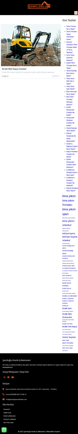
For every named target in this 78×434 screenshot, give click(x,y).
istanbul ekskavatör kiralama (68, 257)
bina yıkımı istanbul (68, 222)
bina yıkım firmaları (68, 202)
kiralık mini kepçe (69, 326)
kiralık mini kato (67, 324)
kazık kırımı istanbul (66, 284)
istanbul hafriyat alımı (67, 261)
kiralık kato (67, 308)
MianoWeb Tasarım (53, 432)
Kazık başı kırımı (66, 280)
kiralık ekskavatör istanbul (68, 293)
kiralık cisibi (65, 291)
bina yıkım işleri (69, 212)
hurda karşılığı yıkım (67, 252)
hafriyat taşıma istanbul (69, 239)
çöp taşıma (65, 350)
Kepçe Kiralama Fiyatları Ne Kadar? (71, 154)
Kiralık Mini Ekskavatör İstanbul (68, 320)
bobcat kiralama (66, 228)
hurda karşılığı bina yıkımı (68, 247)
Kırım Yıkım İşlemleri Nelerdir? (70, 57)
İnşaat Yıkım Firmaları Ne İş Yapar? (71, 65)
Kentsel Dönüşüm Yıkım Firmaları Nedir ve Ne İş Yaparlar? (71, 47)
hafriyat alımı (65, 231)
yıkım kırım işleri (67, 348)
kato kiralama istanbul (67, 278)
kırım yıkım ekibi (66, 329)
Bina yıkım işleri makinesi (68, 218)
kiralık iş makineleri (69, 296)
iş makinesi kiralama (69, 268)
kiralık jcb (65, 305)
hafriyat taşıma (68, 233)
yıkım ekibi (65, 340)
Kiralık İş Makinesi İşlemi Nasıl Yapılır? (72, 146)
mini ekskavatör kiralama (68, 332)
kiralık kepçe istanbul (67, 311)
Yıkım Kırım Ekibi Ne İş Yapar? (70, 81)
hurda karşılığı (66, 243)
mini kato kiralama (67, 334)
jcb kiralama (65, 273)
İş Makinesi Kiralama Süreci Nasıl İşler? (71, 172)
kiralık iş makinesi (68, 298)
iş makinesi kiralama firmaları (69, 270)
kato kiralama (66, 275)
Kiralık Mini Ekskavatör (67, 315)
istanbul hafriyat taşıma (68, 263)
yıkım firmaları (67, 343)
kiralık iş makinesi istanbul (68, 302)
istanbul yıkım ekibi (68, 265)
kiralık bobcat (66, 288)
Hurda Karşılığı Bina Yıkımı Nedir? (71, 73)
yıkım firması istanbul (67, 345)
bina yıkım (69, 196)
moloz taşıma (69, 337)
